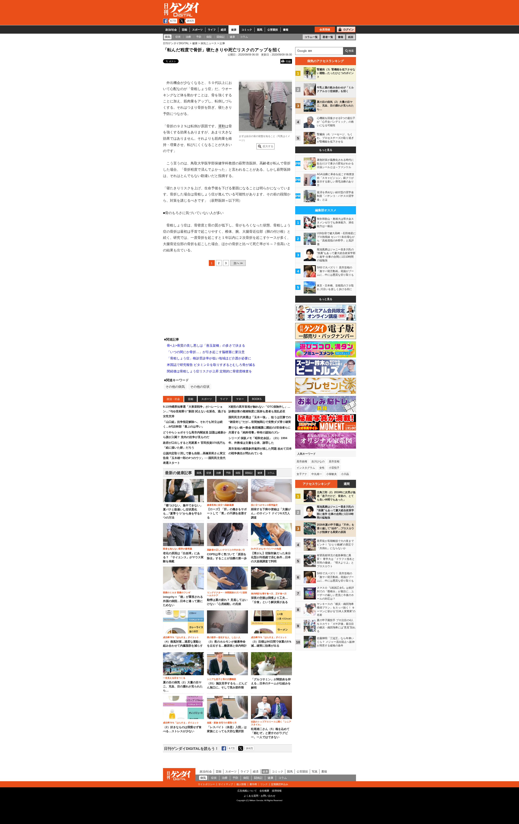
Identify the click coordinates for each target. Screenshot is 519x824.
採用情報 (277, 790)
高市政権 (302, 461)
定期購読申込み (279, 784)
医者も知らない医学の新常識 (177, 549)
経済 (223, 29)
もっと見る (325, 149)
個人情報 (241, 784)
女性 (322, 467)
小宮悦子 (334, 467)
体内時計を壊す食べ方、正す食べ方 (269, 593)
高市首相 (334, 461)
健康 (233, 29)
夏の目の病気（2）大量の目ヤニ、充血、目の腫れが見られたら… (183, 686)
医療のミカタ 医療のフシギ (176, 592)
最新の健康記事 (178, 473)
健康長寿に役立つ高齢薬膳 (220, 505)
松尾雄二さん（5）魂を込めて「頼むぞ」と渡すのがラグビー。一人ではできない (270, 733)
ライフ (212, 29)
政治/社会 (171, 29)
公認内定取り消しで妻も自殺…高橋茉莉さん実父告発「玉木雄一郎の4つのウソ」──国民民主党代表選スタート (194, 458)
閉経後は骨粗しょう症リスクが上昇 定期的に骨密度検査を (209, 371)
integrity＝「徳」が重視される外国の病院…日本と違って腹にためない (183, 601)
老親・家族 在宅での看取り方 (222, 722)
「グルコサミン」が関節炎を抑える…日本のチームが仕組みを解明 (271, 683)
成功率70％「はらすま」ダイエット (181, 637)
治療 (218, 472)
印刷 (288, 61)
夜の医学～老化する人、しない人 (223, 637)
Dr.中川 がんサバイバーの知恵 (266, 549)
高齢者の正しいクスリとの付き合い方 (226, 550)
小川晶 (345, 474)
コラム (271, 472)
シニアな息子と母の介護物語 (221, 679)
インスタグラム (306, 467)
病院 (238, 472)
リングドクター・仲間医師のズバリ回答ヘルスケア (227, 594)
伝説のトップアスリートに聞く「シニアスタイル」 (271, 723)
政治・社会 (173, 399)
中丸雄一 (316, 474)
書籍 (285, 29)
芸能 (184, 29)
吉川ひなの (318, 461)
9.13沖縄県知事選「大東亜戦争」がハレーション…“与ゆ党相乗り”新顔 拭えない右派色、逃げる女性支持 (194, 411)
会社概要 (264, 790)
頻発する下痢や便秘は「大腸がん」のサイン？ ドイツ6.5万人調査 (271, 513)
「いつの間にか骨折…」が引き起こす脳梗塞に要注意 (206, 352)
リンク (264, 784)
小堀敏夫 (331, 474)
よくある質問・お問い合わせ (259, 795)
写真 (314, 771)
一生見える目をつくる (174, 678)
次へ (238, 263)
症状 (208, 472)
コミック (246, 29)
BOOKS (257, 399)
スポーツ (197, 29)
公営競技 (272, 29)
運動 (221, 126)
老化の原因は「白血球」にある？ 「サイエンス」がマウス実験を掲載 (183, 557)
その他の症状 (200, 386)
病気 (199, 472)
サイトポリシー (206, 784)
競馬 (259, 29)
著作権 (253, 784)
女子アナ (302, 474)
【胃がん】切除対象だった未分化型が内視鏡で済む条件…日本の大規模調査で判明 (271, 557)
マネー (240, 399)
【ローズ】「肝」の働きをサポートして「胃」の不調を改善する (227, 513)
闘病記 (249, 472)
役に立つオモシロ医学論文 (264, 505)
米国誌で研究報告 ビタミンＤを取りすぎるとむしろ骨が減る (211, 364)
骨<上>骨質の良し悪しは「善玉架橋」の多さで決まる (206, 345)
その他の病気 (175, 386)
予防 (228, 472)
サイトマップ (225, 784)
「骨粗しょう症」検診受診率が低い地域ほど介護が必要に (209, 358)
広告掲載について (247, 790)
